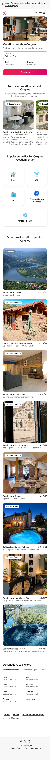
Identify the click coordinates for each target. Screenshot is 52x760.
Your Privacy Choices (33, 748)
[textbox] (14, 64)
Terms (19, 748)
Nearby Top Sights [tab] (30, 670)
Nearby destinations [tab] (11, 670)
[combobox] (25, 56)
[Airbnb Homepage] (5, 12)
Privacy (12, 748)
